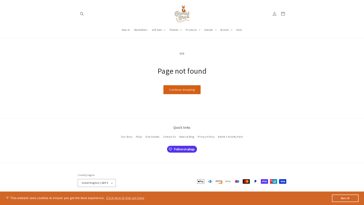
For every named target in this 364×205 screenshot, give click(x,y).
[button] (82, 14)
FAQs (139, 136)
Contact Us (169, 136)
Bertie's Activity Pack (230, 136)
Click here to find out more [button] (125, 198)
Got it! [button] (345, 198)
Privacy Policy (206, 136)
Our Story (126, 136)
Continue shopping (182, 89)
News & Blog (186, 136)
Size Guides (152, 136)
